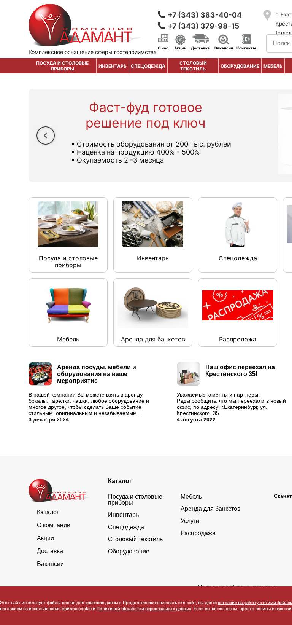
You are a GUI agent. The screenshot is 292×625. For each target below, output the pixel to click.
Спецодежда (148, 66)
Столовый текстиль (193, 66)
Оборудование (240, 66)
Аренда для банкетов (211, 509)
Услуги (190, 521)
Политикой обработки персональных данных (144, 608)
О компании (53, 525)
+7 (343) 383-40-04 (205, 15)
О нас (163, 47)
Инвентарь (112, 66)
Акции (180, 47)
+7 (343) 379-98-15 (203, 26)
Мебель (272, 66)
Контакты (246, 47)
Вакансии (223, 47)
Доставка (200, 47)
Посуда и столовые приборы (62, 66)
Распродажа (198, 533)
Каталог (48, 512)
